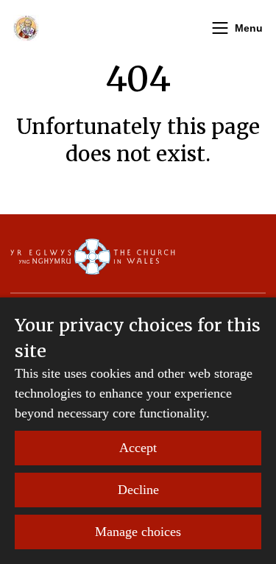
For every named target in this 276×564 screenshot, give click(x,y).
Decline (138, 489)
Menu (249, 28)
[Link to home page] (26, 28)
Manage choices (138, 531)
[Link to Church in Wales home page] (92, 256)
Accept (138, 447)
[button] (220, 28)
